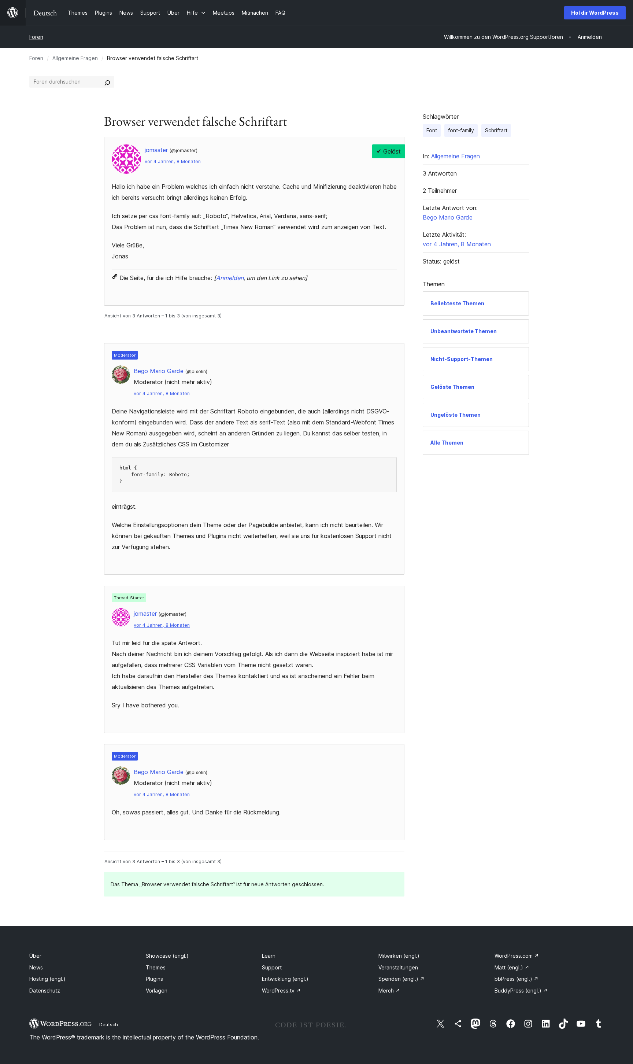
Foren (36, 37)
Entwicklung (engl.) (285, 979)
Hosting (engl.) (47, 979)
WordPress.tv (281, 990)
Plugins (154, 979)
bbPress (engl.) (516, 979)
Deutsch (108, 1024)
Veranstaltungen (398, 967)
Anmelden (230, 277)
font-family (461, 130)
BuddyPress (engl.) (521, 990)
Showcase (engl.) (167, 956)
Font (431, 130)
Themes (156, 967)
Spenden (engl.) (401, 979)
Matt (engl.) (512, 967)
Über (35, 956)
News (36, 967)
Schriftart (496, 130)
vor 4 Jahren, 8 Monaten (173, 161)
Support (272, 967)
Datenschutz (44, 990)
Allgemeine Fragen (75, 58)
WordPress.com (517, 956)
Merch (389, 990)
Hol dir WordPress (595, 13)
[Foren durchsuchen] (107, 82)
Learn (268, 956)
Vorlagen (156, 990)
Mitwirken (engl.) (398, 956)
